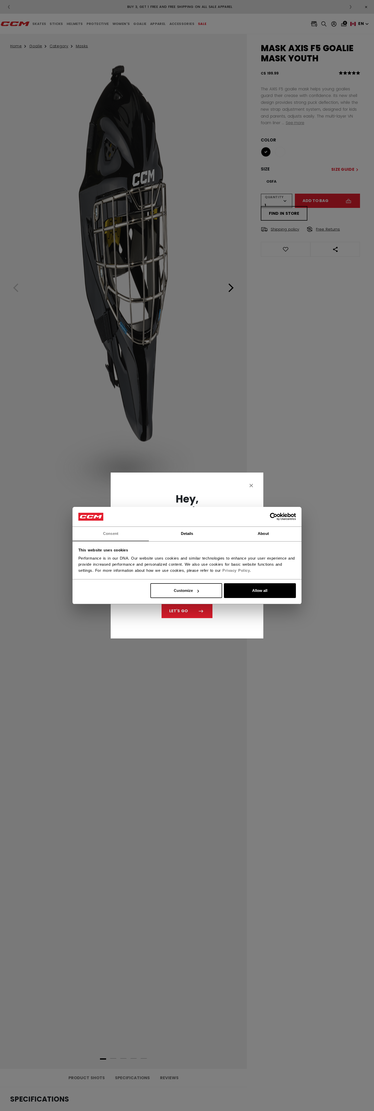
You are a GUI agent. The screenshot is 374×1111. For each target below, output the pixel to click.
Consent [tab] (110, 533)
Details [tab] (187, 533)
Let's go (178, 611)
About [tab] (263, 533)
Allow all (259, 590)
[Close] (251, 485)
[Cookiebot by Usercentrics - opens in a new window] (273, 517)
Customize (183, 590)
